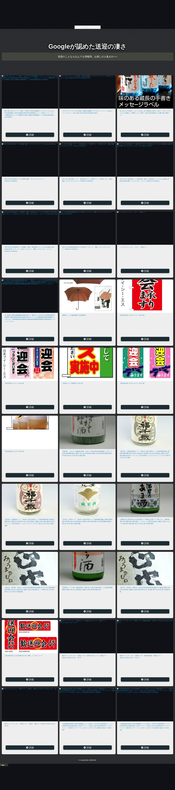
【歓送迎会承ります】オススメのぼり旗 (132, 315)
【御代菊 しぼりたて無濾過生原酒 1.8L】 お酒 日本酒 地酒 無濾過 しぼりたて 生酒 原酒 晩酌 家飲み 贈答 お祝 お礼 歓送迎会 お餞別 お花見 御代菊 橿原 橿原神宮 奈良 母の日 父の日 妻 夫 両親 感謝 (87, 453)
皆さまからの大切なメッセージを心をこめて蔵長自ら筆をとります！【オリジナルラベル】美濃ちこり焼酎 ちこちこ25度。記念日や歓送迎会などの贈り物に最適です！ (145, 113)
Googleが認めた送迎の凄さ (87, 46)
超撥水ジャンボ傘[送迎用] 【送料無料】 (74, 315)
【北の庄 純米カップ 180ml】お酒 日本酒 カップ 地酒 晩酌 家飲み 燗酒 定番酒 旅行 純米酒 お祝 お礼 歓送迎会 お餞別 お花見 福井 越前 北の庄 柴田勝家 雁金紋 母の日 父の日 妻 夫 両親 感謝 (87, 521)
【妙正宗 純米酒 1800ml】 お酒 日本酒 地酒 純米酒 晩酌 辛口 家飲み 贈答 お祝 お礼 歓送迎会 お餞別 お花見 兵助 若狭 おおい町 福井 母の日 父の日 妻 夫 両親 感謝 (145, 589)
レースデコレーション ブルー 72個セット (133, 247)
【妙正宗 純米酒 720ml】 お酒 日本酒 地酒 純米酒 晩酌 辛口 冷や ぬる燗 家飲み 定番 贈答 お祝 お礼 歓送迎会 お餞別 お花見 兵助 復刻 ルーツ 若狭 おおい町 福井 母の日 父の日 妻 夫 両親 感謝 (30, 589)
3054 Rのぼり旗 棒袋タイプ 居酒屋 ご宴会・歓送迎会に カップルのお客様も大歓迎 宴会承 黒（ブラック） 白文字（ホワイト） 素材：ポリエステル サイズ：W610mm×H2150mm (29, 249)
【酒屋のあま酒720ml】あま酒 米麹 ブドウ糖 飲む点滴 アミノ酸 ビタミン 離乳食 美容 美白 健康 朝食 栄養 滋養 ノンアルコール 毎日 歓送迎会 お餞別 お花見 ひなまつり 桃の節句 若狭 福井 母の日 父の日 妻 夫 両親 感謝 (145, 521)
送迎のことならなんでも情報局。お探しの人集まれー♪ (87, 56)
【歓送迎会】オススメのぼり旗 (14, 383)
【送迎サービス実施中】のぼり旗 (72, 383)
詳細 (31, 134)
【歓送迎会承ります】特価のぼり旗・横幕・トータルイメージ (24, 655)
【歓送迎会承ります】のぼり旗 (14, 451)
